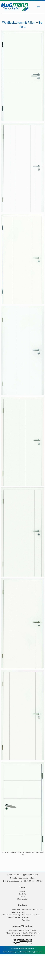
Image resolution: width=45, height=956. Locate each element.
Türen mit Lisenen (13, 917)
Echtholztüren (15, 910)
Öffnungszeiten (22, 899)
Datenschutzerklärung (27, 952)
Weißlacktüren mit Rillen (31, 915)
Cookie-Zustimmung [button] (9, 952)
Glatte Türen (15, 912)
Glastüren (25, 917)
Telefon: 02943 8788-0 (14, 933)
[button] (38, 7)
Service (22, 891)
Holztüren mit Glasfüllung (10, 915)
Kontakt (22, 897)
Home (22, 887)
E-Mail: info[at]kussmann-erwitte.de (22, 936)
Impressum (38, 952)
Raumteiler (26, 920)
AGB (18, 952)
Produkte (22, 894)
